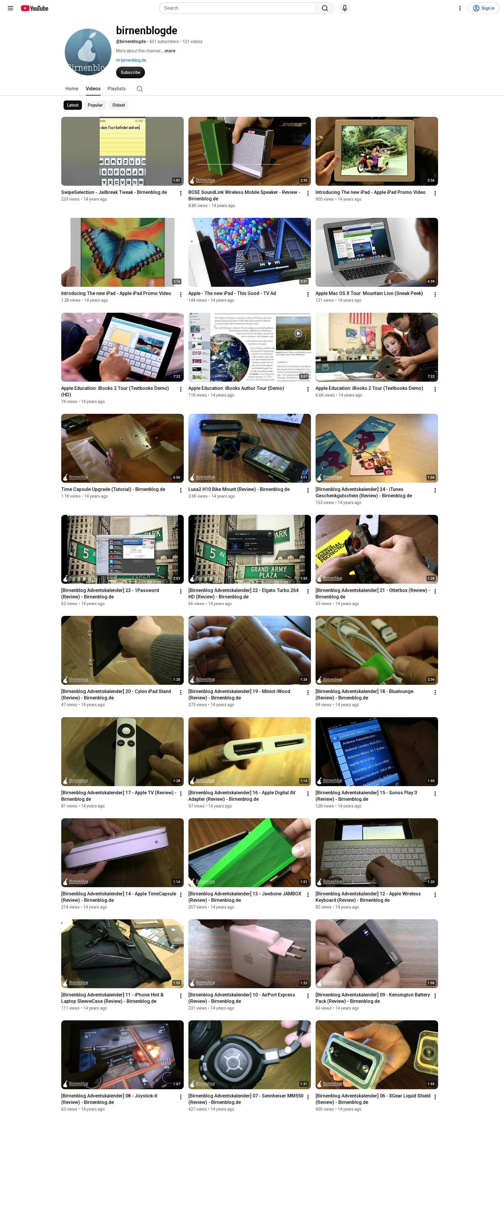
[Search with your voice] (345, 8)
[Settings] (459, 8)
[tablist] (252, 89)
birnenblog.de (133, 60)
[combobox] (239, 8)
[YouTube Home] (34, 8)
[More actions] (181, 193)
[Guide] (10, 8)
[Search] (325, 8)
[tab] (72, 89)
